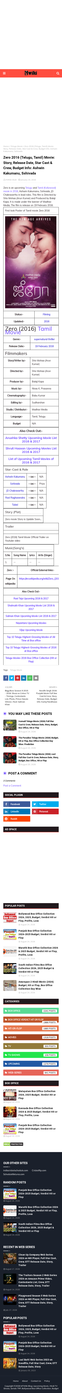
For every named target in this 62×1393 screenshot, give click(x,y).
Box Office (28, 1010)
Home (6, 146)
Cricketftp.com (39, 1170)
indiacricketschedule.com (15, 1170)
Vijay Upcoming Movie (31, 630)
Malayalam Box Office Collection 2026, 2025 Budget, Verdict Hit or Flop (37, 1095)
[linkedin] (16, 811)
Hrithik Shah (11, 179)
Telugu (28, 187)
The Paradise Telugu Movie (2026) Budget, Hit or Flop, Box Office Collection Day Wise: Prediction (39, 740)
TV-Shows (28, 1055)
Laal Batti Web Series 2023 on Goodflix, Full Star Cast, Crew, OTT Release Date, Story (38, 1363)
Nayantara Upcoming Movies (31, 623)
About (25, 1381)
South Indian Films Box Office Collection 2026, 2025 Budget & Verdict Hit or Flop (36, 968)
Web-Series (28, 1072)
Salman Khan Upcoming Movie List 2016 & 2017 (31, 616)
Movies (28, 1037)
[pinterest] (45, 811)
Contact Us (36, 1381)
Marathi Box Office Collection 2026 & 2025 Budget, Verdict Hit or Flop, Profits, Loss (38, 951)
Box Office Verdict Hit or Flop (28, 1020)
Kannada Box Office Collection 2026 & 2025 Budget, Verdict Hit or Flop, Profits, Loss (38, 1112)
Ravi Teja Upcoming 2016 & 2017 (31, 598)
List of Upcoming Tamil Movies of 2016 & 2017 (31, 460)
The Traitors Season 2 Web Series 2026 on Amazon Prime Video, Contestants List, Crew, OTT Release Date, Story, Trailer (38, 1280)
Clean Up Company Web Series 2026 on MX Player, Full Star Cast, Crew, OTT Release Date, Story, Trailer (38, 1260)
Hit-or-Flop (28, 1028)
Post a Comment (12, 785)
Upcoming (28, 1063)
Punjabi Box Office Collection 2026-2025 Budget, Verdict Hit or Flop (37, 934)
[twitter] (45, 804)
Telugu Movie (17, 146)
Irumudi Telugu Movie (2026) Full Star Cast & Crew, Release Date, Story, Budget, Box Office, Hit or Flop (38, 724)
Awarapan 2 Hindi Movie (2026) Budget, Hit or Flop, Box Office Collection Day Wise (36, 985)
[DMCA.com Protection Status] (13, 1145)
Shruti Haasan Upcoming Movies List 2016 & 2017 (31, 450)
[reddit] (16, 819)
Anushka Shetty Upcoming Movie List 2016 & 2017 (31, 439)
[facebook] (16, 804)
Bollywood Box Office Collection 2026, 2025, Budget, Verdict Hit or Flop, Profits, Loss (37, 917)
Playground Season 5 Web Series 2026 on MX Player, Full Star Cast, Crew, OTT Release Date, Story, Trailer (38, 1301)
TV (28, 1046)
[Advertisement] (31, 34)
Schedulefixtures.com (13, 1174)
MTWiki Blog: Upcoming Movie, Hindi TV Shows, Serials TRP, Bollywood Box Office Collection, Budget (31, 1387)
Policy (47, 1381)
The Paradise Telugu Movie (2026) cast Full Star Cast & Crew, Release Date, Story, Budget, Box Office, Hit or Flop (39, 757)
